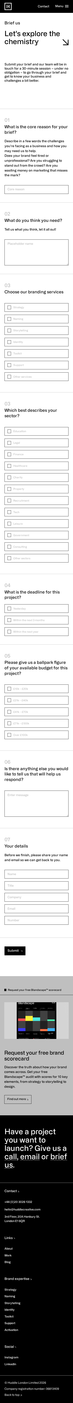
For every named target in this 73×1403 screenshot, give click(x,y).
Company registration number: (25, 1389)
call (10, 1157)
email (30, 1157)
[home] (8, 6)
